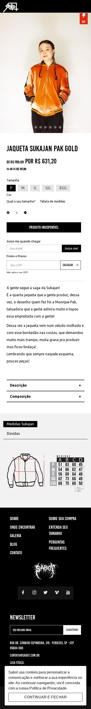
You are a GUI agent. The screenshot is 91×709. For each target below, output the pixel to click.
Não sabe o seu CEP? (17, 272)
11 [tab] (65, 127)
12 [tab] (69, 127)
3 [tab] (26, 127)
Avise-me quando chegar (24, 241)
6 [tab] (40, 127)
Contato (16, 552)
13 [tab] (74, 127)
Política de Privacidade (47, 688)
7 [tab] (45, 127)
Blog (13, 544)
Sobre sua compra (62, 518)
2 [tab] (21, 127)
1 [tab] (16, 127)
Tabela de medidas (52, 201)
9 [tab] (55, 127)
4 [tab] (31, 127)
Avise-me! (71, 248)
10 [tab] (60, 127)
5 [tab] (35, 127)
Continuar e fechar (45, 697)
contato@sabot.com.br (25, 655)
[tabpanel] (45, 72)
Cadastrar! (72, 630)
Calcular (68, 265)
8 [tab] (50, 127)
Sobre (14, 518)
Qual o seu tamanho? (21, 201)
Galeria (15, 535)
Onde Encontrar (22, 527)
